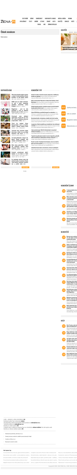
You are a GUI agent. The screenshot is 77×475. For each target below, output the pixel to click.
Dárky (32, 18)
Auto (54, 21)
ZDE (24, 419)
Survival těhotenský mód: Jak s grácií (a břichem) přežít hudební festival (16, 452)
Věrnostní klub (52, 24)
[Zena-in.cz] (9, 21)
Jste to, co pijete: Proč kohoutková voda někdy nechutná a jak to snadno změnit (44, 462)
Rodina (70, 18)
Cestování (25, 18)
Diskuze (67, 21)
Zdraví (48, 21)
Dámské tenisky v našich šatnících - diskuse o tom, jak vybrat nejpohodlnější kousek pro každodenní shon (44, 455)
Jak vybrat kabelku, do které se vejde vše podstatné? (15, 457)
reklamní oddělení (37, 427)
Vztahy (42, 21)
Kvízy (72, 21)
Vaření (36, 21)
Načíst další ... (25, 167)
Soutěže (60, 21)
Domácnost (39, 18)
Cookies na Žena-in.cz (10, 439)
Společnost (23, 21)
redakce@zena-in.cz (35, 423)
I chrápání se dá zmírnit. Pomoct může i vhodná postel (43, 452)
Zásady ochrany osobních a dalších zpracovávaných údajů (18, 436)
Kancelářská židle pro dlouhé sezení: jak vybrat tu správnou (44, 460)
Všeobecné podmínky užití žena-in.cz (14, 434)
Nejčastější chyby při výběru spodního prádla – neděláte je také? (44, 457)
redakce (22, 421)
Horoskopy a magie (50, 18)
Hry (44, 24)
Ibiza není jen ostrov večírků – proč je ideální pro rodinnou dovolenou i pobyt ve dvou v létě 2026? (16, 455)
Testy (30, 21)
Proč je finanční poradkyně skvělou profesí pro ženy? (15, 460)
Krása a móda (62, 18)
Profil (39, 24)
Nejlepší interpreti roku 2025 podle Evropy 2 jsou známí (16, 462)
